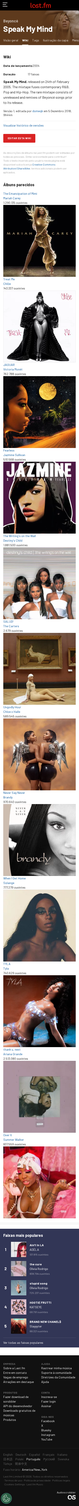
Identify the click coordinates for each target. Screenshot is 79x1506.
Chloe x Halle (11, 711)
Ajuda (45, 1382)
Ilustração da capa (55, 40)
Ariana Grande (12, 1054)
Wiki (26, 40)
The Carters (11, 626)
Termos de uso (13, 1480)
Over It (7, 1135)
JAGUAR (9, 365)
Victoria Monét (13, 369)
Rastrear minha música (56, 1368)
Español (34, 1454)
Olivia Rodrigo (39, 1269)
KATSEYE (36, 1307)
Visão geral (10, 40)
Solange (8, 883)
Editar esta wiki (19, 138)
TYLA (7, 964)
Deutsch (21, 1454)
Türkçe (7, 1463)
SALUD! (8, 621)
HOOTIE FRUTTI (40, 1302)
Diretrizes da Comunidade (58, 1377)
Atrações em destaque (18, 1382)
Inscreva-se (49, 1397)
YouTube (46, 1439)
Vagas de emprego (15, 1377)
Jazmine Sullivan (14, 455)
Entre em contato (15, 1372)
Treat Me (9, 279)
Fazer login (48, 1401)
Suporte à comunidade (56, 1372)
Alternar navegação (5, 5)
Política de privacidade (37, 1480)
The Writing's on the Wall (19, 536)
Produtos (9, 1419)
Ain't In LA (37, 1245)
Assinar (46, 1406)
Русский (49, 1459)
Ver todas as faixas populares (23, 1342)
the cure (36, 1264)
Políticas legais (61, 1480)
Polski (19, 1459)
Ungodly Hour (12, 707)
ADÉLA (34, 1249)
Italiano (62, 1454)
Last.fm (40, 5)
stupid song (38, 1283)
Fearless (8, 450)
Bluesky (46, 1430)
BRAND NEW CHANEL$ (45, 1321)
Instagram (48, 1435)
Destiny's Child (12, 540)
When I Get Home (14, 878)
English (8, 1454)
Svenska (63, 1459)
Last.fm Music (35, 1484)
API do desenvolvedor (17, 1406)
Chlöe (7, 284)
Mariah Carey (11, 198)
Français (48, 1454)
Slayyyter (36, 1326)
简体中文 (21, 1463)
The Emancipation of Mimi (20, 193)
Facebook (48, 1421)
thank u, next (12, 1049)
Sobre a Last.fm (14, 1368)
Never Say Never (14, 792)
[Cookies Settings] (6, 1498)
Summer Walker (13, 1139)
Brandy (8, 797)
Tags (35, 40)
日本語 (8, 1459)
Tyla (6, 968)
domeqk (37, 111)
